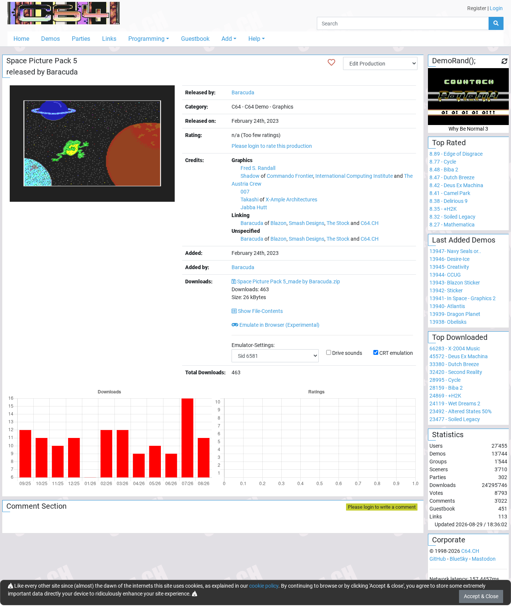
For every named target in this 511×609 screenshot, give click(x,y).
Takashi (249, 200)
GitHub (437, 559)
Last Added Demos (463, 239)
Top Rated (449, 142)
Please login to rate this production (272, 146)
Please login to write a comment (382, 507)
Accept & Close (481, 596)
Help (254, 38)
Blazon (278, 223)
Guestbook (195, 38)
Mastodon (484, 559)
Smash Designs (306, 223)
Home (21, 38)
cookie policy (263, 586)
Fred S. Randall (258, 168)
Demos (50, 38)
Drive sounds (347, 353)
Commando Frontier (290, 176)
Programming (146, 38)
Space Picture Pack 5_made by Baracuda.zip (288, 281)
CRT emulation (396, 353)
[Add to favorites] (331, 62)
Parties (81, 38)
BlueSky (459, 559)
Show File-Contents (260, 311)
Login (496, 8)
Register (476, 8)
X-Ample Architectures (291, 200)
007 (245, 192)
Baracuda (62, 71)
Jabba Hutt (254, 207)
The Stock (338, 223)
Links (109, 38)
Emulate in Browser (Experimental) (278, 325)
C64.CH (370, 223)
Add (226, 38)
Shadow (250, 176)
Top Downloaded (459, 337)
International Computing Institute (354, 176)
